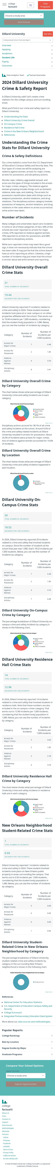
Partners (5, 1134)
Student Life (8, 57)
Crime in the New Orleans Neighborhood (24, 131)
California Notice (9, 1155)
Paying (5, 61)
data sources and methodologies (34, 1021)
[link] (27, 45)
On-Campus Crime (13, 124)
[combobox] (30, 5)
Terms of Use (8, 1149)
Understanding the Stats (16, 116)
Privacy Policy (8, 1152)
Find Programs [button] (45, 5)
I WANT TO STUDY (12, 1071)
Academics (7, 53)
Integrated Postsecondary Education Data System (28, 1016)
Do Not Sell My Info (10, 1158)
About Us (5, 1113)
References (9, 134)
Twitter (5, 1137)
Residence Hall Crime (14, 127)
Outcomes (7, 65)
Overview (6, 45)
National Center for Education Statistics (23, 1002)
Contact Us (6, 1119)
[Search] (30, 5)
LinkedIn (6, 1146)
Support (5, 1122)
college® (7, 1107)
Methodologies (8, 1128)
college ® (12, 5)
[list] (27, 45)
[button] (48, 34)
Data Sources (7, 1125)
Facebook (6, 1143)
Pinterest (6, 1140)
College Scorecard (13, 1012)
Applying (6, 49)
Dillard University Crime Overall (19, 120)
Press (4, 1116)
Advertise (5, 1131)
